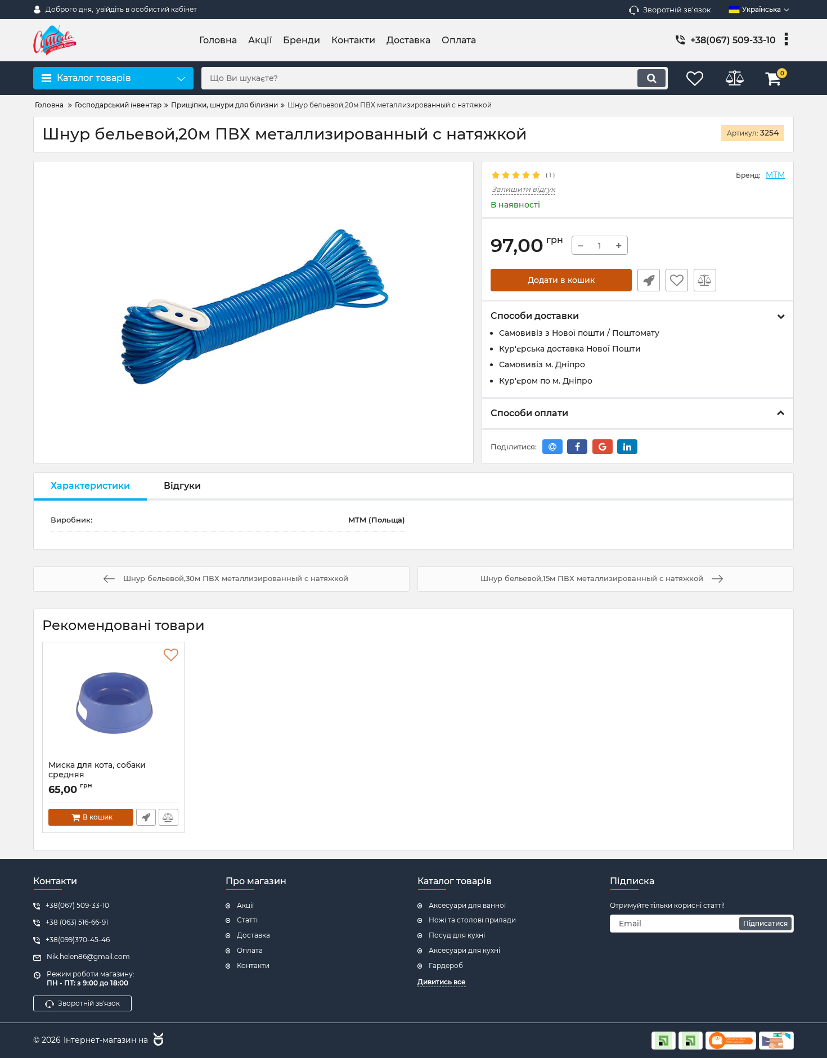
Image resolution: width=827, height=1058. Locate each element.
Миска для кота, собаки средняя (97, 775)
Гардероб (446, 965)
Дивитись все (441, 982)
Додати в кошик (561, 280)
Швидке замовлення (648, 280)
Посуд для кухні (457, 935)
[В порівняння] (705, 280)
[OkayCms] (157, 1040)
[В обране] (677, 280)
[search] (651, 78)
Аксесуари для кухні (464, 950)
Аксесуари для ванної (467, 905)
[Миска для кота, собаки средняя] (113, 704)
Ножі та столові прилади (472, 920)
